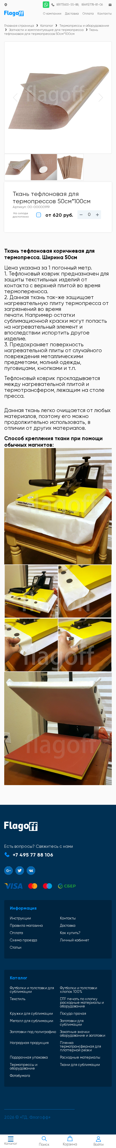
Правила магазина (26, 925)
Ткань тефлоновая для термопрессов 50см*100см (51, 32)
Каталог (10, 1143)
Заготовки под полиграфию (33, 1032)
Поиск (44, 1144)
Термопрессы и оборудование (84, 26)
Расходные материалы (80, 1057)
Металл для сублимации (31, 1021)
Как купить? (70, 933)
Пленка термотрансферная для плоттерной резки (80, 1046)
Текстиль (17, 999)
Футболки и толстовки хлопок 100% (78, 989)
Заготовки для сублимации (72, 1022)
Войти (98, 1144)
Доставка (67, 925)
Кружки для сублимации (31, 1013)
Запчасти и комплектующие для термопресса (46, 30)
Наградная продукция (29, 1043)
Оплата (16, 933)
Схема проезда (23, 940)
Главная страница (19, 26)
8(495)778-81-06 (92, 4)
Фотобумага (20, 1075)
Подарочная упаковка (29, 1057)
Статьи (15, 947)
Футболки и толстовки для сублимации (32, 989)
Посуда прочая (73, 1013)
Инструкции (20, 918)
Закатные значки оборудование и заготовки (82, 1033)
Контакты (68, 918)
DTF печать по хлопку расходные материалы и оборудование (82, 1002)
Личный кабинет (74, 940)
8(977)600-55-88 (67, 4)
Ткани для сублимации (80, 1065)
